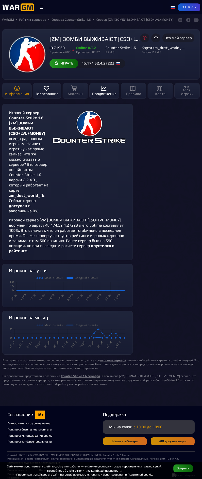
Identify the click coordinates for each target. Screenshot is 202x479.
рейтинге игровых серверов (98, 235)
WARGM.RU (41, 454)
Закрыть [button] (183, 468)
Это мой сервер (178, 38)
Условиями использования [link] (105, 474)
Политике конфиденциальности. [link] (99, 470)
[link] (80, 376)
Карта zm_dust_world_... (163, 48)
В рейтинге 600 (60, 52)
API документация (172, 441)
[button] (41, 7)
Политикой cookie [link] (140, 474)
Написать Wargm (125, 441)
